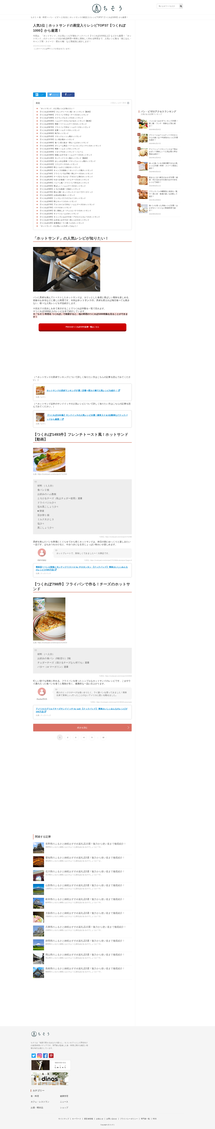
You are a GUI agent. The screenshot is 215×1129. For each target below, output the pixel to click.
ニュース (64, 1102)
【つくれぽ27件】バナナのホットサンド (55, 208)
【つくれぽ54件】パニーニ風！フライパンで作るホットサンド (64, 183)
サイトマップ (63, 1119)
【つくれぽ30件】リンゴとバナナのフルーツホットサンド (62, 198)
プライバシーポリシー (129, 1119)
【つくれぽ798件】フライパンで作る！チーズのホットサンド (64, 115)
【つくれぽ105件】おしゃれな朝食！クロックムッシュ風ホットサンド (67, 161)
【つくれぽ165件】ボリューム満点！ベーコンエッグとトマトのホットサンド (70, 146)
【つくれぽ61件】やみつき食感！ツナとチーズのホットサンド (64, 180)
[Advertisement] (82, 70)
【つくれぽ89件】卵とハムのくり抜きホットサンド (59, 167)
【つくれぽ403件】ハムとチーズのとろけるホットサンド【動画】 (65, 121)
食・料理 (43, 17)
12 (103, 737)
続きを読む (82, 727)
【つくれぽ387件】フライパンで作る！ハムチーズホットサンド (64, 127)
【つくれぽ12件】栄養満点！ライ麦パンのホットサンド (61, 223)
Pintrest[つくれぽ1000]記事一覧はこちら (82, 327)
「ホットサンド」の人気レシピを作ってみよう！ (58, 226)
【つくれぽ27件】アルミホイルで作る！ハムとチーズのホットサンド (67, 204)
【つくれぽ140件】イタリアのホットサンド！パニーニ (61, 152)
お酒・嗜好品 (37, 1107)
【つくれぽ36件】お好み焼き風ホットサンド (57, 195)
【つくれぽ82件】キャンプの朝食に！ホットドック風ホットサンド (66, 170)
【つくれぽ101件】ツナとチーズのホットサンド (58, 164)
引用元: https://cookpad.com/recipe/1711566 (115, 537)
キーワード (76, 1119)
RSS (154, 1119)
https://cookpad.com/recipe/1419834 (52, 643)
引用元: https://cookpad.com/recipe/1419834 (115, 676)
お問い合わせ (111, 1119)
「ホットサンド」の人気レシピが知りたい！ (57, 109)
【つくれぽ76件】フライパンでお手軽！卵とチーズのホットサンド (66, 174)
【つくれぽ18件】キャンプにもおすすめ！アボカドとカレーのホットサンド (69, 217)
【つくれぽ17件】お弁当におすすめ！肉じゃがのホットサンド (64, 220)
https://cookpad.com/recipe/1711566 (52, 474)
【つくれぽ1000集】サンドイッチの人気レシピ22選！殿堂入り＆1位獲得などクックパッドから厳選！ (87, 417)
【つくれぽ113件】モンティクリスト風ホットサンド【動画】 (64, 158)
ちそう (33, 17)
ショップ (64, 1107)
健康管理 (64, 1096)
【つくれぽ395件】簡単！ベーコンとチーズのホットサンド (63, 124)
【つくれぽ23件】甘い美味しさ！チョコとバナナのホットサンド (65, 211)
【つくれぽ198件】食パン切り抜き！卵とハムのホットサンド (64, 143)
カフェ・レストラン (40, 1102)
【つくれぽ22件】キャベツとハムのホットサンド (59, 214)
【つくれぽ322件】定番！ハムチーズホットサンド (59, 130)
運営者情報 (88, 1119)
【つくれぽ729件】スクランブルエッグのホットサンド (61, 118)
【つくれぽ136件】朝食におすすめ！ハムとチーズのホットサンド (65, 155)
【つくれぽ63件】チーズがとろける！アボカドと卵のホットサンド (66, 177)
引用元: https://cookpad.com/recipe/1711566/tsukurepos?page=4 (108, 560)
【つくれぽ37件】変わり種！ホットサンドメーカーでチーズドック (66, 192)
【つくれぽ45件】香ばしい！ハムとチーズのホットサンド (62, 186)
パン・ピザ (54, 17)
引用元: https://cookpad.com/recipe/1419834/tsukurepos (111, 702)
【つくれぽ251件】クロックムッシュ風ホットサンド (60, 136)
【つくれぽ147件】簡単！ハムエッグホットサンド (59, 149)
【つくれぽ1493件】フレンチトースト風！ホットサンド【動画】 (65, 112)
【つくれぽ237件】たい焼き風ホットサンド (56, 139)
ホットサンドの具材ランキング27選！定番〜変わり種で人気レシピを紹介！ (82, 390)
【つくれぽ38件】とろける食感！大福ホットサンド (59, 189)
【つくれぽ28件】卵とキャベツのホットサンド (58, 201)
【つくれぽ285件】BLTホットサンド (54, 133)
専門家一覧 (145, 1119)
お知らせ (99, 1119)
